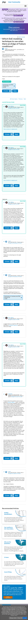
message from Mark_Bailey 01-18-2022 (15, 243)
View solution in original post (10, 129)
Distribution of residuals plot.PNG (12, 296)
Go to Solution (6, 81)
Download (5, 9)
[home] (3, 2)
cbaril (6, 48)
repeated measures (13, 325)
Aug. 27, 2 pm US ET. (18, 21)
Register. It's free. (18, 15)
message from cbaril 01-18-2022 (13, 108)
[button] (1, 38)
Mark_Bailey (11, 106)
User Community (14, 2)
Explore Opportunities (7, 597)
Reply (15, 91)
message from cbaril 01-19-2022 (13, 149)
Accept (24, 618)
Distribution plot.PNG (8, 84)
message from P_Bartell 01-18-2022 (14, 473)
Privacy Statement (11, 608)
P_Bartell (10, 393)
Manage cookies (13, 618)
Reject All (20, 618)
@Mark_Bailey (11, 402)
